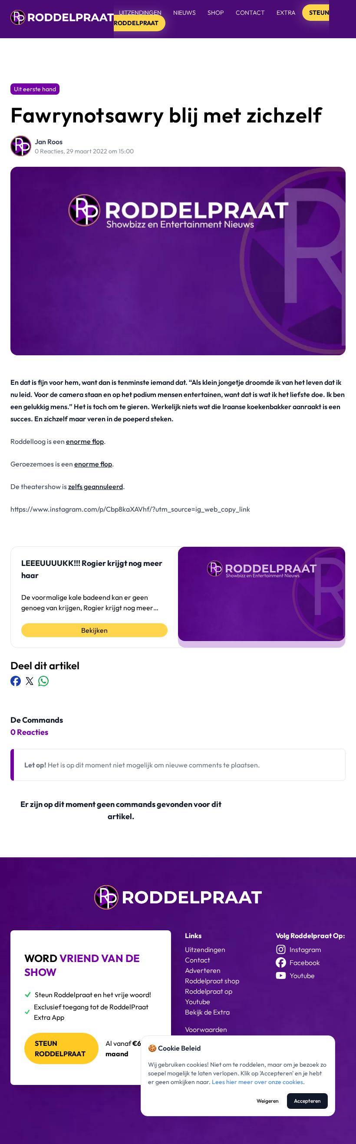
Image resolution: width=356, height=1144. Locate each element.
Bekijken (94, 630)
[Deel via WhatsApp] (43, 681)
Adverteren (203, 970)
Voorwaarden (206, 1029)
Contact (250, 13)
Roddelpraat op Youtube (208, 996)
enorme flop (85, 441)
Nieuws (184, 13)
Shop (216, 13)
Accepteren (307, 1101)
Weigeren (268, 1101)
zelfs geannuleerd (95, 486)
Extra (287, 13)
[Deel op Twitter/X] (29, 681)
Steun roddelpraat (60, 1048)
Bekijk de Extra (207, 1012)
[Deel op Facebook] (15, 681)
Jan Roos (49, 141)
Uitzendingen (140, 13)
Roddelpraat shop (212, 980)
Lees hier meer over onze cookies (257, 1082)
